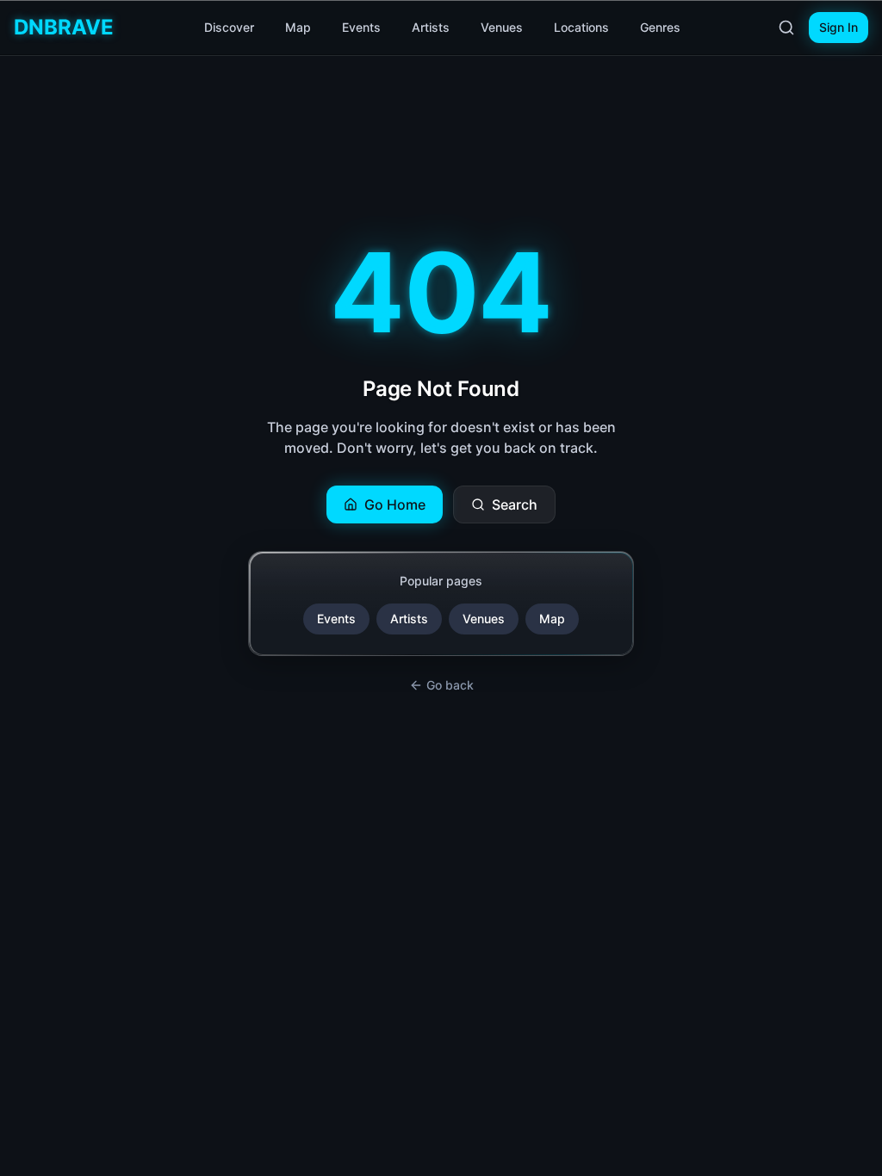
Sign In (838, 27)
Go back (450, 685)
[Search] (786, 27)
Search (514, 504)
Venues (502, 27)
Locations (581, 27)
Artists (431, 27)
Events (361, 27)
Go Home (394, 504)
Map (298, 27)
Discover (229, 27)
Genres (660, 27)
